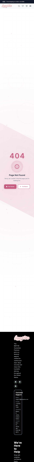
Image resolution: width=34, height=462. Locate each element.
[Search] (19, 6)
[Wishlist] (22, 6)
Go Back (25, 186)
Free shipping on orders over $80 (15, 1)
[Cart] (26, 6)
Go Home (11, 186)
